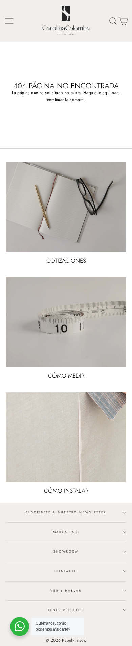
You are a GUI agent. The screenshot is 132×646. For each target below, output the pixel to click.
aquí (106, 93)
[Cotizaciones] (66, 207)
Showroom (66, 551)
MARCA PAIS (66, 532)
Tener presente (66, 610)
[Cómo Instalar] (66, 437)
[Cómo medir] (66, 322)
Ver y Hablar (65, 590)
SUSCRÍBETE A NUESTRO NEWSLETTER (66, 512)
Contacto (65, 571)
